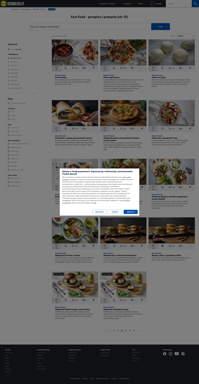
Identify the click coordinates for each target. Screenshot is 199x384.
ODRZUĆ (115, 212)
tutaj (94, 203)
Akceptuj (131, 212)
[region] (99, 192)
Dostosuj (99, 212)
